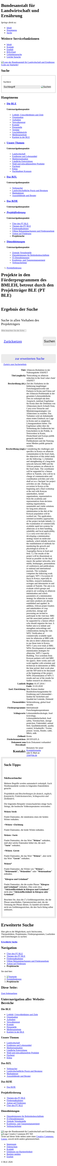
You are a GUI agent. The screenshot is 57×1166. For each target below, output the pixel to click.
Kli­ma (15, 169)
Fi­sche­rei (16, 166)
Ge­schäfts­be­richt (19, 132)
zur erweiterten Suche (29, 358)
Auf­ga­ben (16, 120)
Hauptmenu (12, 30)
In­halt (9, 44)
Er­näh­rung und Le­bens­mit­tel (24, 156)
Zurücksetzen (13, 341)
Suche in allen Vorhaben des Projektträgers (20, 322)
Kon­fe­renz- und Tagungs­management (28, 260)
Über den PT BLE (20, 223)
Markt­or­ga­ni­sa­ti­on (20, 159)
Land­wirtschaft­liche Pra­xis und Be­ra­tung (30, 190)
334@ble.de (31, 755)
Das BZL (12, 176)
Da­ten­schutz (12, 1147)
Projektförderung (14, 268)
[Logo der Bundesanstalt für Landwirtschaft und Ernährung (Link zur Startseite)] (28, 65)
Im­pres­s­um (11, 1144)
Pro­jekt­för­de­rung (16, 212)
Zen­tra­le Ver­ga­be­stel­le (22, 252)
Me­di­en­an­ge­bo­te (19, 135)
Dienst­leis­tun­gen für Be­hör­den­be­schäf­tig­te (30, 255)
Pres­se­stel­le (17, 127)
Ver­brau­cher (17, 188)
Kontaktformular (33, 750)
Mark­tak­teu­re (18, 193)
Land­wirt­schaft (18, 154)
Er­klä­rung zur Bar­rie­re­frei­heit (19, 1151)
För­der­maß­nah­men (20, 228)
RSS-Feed (11, 52)
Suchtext (7, 82)
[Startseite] (12, 976)
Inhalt (9, 28)
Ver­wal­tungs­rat (18, 122)
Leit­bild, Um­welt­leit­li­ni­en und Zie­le (27, 115)
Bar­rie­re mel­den (14, 1154)
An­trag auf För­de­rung (21, 233)
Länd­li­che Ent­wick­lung (22, 161)
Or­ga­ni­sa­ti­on (17, 117)
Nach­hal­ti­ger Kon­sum (21, 171)
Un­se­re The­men (15, 142)
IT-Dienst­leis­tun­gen (20, 257)
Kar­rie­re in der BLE (21, 137)
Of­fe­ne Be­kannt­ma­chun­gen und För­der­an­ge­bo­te (33, 231)
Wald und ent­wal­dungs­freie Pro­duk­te (28, 164)
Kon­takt (10, 47)
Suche (9, 33)
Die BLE (11, 103)
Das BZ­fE (12, 201)
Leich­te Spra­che (14, 57)
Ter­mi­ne (15, 130)
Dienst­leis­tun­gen (16, 241)
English (10, 49)
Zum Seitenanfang (9, 993)
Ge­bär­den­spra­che (14, 54)
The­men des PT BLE (21, 226)
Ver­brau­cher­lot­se (19, 262)
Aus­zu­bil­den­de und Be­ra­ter (24, 195)
